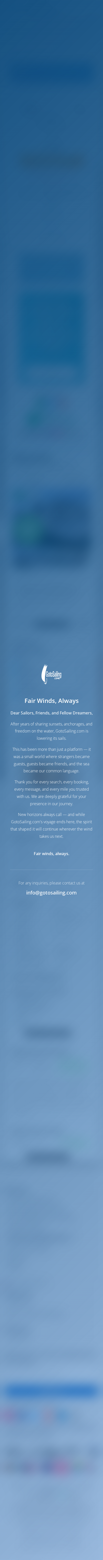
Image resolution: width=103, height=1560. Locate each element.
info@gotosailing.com (51, 892)
